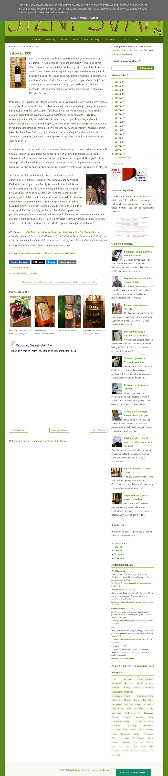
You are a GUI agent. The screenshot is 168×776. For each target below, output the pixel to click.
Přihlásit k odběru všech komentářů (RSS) (132, 665)
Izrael (151, 746)
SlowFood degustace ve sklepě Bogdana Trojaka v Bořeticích (58, 232)
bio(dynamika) (145, 679)
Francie (149, 687)
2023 (117, 94)
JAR (142, 742)
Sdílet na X (38, 262)
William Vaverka (118, 589)
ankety (138, 704)
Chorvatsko (125, 733)
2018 (117, 114)
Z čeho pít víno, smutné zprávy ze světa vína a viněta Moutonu (138, 441)
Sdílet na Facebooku (19, 262)
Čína (151, 750)
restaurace (116, 712)
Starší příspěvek (99, 430)
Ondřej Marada (118, 608)
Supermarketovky (145, 721)
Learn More (79, 17)
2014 (117, 130)
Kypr (114, 738)
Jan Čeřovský (23, 267)
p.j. (112, 627)
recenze (34, 273)
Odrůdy (150, 742)
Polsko (115, 742)
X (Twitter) (118, 554)
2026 (117, 82)
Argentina (125, 738)
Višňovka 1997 (20, 53)
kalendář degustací (140, 200)
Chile (125, 729)
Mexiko (125, 750)
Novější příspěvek (19, 430)
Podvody (127, 717)
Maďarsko (148, 712)
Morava (127, 700)
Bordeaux (116, 704)
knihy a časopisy (132, 712)
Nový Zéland (138, 738)
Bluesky (51, 262)
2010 (117, 145)
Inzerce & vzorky (91, 39)
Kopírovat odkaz (67, 262)
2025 (117, 86)
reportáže (128, 704)
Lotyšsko (115, 750)
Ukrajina (134, 750)
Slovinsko (116, 729)
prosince (122, 157)
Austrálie (149, 729)
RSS (136, 39)
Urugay (144, 750)
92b (135, 746)
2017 (117, 118)
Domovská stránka (59, 430)
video (114, 733)
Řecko (136, 733)
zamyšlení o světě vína (122, 691)
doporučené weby (145, 695)
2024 (117, 90)
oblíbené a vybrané (121, 695)
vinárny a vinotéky (120, 721)
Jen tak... (129, 683)
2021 (117, 102)
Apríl (143, 746)
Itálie (150, 700)
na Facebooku (126, 54)
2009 (117, 150)
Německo (116, 700)
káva (135, 742)
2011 (117, 142)
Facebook (117, 550)
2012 (117, 138)
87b (120, 746)
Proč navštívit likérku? (66, 253)
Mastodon (118, 558)
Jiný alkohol (22, 273)
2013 (117, 133)
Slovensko (148, 725)
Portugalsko (148, 733)
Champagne (139, 708)
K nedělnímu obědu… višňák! (35, 253)
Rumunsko (125, 742)
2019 (117, 109)
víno (114, 679)
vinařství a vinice (145, 683)
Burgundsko (140, 700)
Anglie (133, 729)
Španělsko (138, 687)
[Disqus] (58, 381)
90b (127, 746)
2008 (117, 153)
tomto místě (132, 196)
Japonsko (140, 717)
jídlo (129, 708)
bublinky (116, 687)
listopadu (123, 161)
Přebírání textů (111, 39)
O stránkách (35, 39)
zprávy (127, 687)
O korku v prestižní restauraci (123, 658)
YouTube (117, 546)
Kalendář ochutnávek (70, 39)
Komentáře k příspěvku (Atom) (49, 441)
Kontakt (125, 39)
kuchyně (116, 725)
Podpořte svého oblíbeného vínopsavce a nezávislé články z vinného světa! (58, 281)
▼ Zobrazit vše (117, 164)
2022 (117, 98)
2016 (117, 121)
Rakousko (148, 704)
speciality (132, 725)
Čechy (115, 717)
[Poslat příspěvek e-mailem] (30, 267)
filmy (150, 717)
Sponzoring (50, 39)
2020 (117, 106)
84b (113, 746)
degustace (116, 683)
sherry (150, 708)
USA (141, 729)
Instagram (118, 543)
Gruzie (150, 738)
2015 (117, 126)
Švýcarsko (116, 755)
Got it (94, 17)
